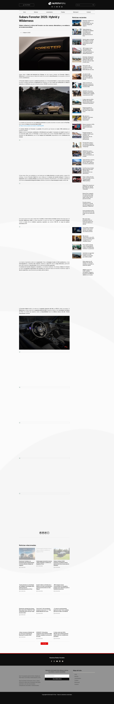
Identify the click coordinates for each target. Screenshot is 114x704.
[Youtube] (57, 7)
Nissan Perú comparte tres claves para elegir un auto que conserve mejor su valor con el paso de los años (88, 196)
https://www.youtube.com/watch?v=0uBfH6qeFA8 (32, 125)
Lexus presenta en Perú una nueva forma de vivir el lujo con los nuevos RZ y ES (88, 212)
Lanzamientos (49, 12)
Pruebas (63, 12)
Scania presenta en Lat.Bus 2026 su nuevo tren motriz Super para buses (88, 109)
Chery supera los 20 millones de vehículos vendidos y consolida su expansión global (88, 263)
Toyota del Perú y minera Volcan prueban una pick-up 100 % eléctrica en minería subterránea (88, 161)
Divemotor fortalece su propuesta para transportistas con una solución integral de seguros (26, 563)
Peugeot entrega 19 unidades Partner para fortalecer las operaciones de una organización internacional (88, 136)
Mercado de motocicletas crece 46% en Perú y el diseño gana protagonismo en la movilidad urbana (88, 238)
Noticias (36, 12)
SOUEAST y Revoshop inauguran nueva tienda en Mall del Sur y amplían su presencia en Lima (44, 634)
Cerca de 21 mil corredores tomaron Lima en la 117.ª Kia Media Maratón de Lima (43, 610)
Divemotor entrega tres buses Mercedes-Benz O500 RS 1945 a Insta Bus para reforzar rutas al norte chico (27, 610)
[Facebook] (52, 7)
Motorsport (75, 12)
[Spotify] (62, 7)
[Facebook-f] (51, 661)
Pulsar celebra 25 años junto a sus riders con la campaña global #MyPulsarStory (88, 178)
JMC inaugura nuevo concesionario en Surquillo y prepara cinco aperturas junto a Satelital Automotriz (61, 587)
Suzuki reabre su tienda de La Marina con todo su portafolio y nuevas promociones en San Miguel (44, 587)
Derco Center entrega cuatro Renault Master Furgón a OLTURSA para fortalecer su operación (88, 246)
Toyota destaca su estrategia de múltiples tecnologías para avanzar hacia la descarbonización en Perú (26, 587)
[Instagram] (55, 7)
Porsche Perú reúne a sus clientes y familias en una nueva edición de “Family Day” (88, 144)
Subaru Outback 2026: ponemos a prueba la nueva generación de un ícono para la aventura (61, 563)
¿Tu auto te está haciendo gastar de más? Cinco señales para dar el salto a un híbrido (61, 610)
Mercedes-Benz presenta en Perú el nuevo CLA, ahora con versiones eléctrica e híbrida (88, 221)
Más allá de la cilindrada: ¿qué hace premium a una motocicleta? (88, 118)
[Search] (93, 5)
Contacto (89, 12)
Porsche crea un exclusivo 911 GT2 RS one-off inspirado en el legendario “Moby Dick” (88, 204)
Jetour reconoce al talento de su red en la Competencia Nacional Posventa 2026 (26, 634)
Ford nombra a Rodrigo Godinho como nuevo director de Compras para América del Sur (88, 229)
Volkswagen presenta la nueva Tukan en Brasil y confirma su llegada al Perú (44, 563)
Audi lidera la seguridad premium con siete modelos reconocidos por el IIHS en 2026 (88, 255)
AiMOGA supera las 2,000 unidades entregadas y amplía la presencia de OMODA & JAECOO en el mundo (88, 272)
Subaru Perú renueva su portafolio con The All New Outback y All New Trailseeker (88, 187)
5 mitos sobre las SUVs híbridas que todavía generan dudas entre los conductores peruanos (61, 634)
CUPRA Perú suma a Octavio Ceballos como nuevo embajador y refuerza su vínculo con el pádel (88, 153)
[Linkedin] (59, 7)
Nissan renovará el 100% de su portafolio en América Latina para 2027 (88, 126)
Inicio (24, 12)
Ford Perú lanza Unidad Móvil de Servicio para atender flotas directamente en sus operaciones (88, 171)
